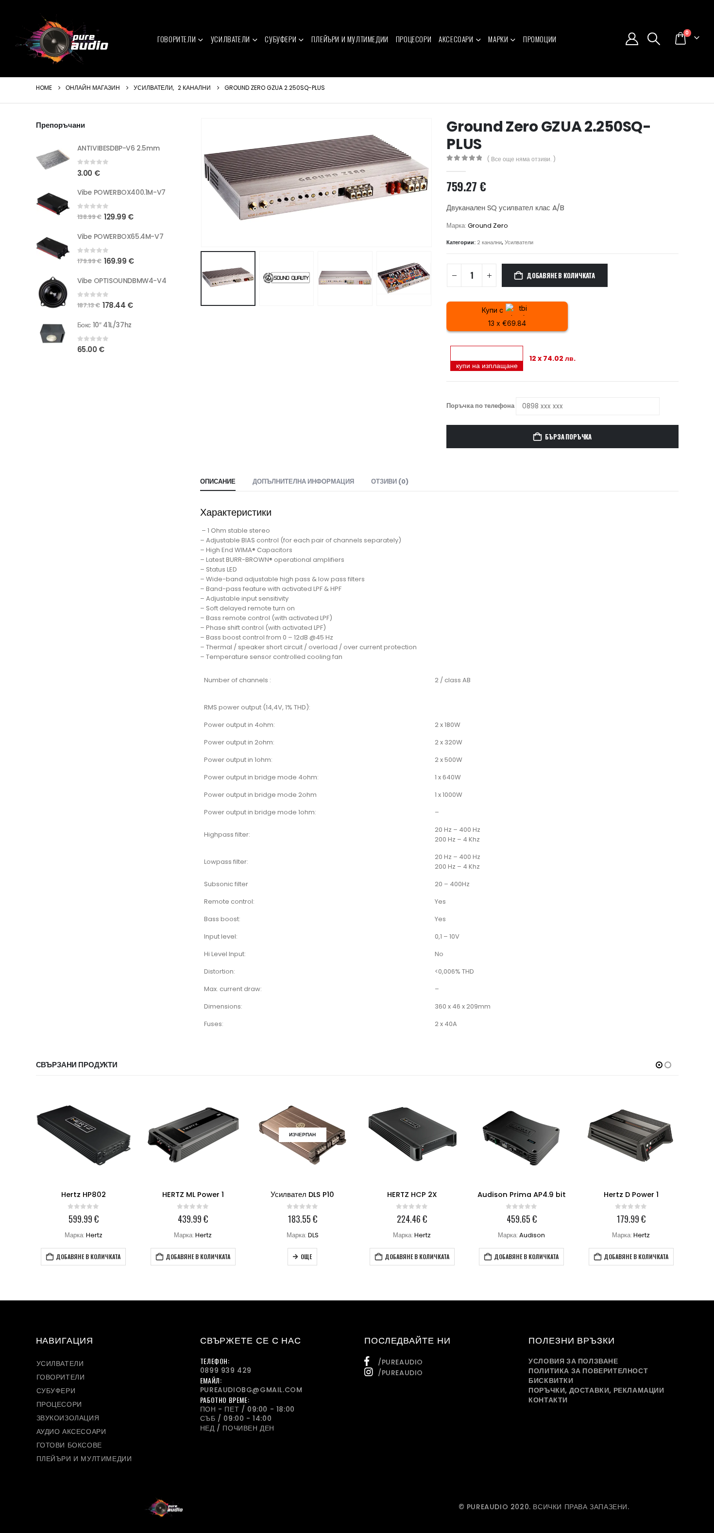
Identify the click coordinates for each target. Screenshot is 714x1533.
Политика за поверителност (588, 1371)
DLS (313, 1235)
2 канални (489, 242)
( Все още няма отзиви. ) (521, 159)
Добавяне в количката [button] (88, 1256)
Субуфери (280, 39)
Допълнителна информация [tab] (303, 481)
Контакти (548, 1400)
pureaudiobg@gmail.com (251, 1390)
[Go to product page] (53, 159)
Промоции (540, 39)
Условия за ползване (573, 1361)
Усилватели (230, 39)
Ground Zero (488, 225)
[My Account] (631, 39)
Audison (532, 1235)
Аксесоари (456, 39)
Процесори (413, 39)
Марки (498, 39)
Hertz (94, 1235)
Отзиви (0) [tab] (389, 481)
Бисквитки (550, 1380)
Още (306, 1256)
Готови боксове (69, 1445)
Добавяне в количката (561, 275)
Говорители (176, 39)
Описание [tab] (218, 481)
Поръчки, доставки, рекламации (596, 1390)
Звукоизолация (68, 1418)
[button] (654, 39)
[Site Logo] (62, 38)
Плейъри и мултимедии (350, 39)
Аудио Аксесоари (71, 1431)
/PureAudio (400, 1362)
